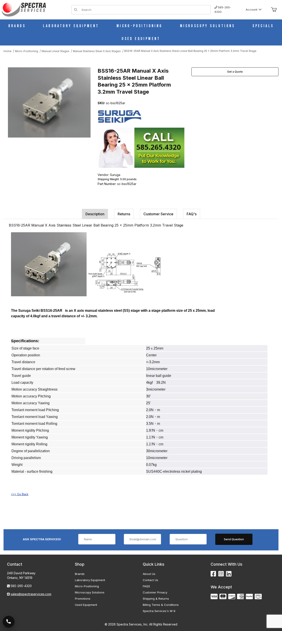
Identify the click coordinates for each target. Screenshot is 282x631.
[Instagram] (221, 574)
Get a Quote (235, 71)
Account (251, 9)
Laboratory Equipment (90, 580)
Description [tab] (94, 214)
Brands (80, 574)
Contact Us (150, 580)
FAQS (146, 586)
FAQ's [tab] (192, 214)
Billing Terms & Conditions (161, 604)
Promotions (82, 598)
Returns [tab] (124, 214)
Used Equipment (86, 604)
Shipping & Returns (156, 598)
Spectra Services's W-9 (159, 611)
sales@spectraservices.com (31, 594)
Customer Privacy (155, 592)
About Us (149, 574)
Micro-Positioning (87, 586)
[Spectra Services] (24, 9)
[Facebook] (213, 574)
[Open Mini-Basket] (274, 10)
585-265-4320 (222, 9)
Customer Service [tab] (158, 214)
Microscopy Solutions (89, 592)
